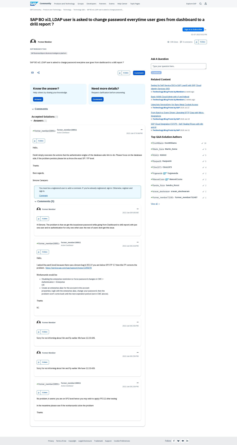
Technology (67, 10)
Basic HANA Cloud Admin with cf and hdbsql (170, 97)
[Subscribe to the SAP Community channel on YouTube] (183, 441)
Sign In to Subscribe (193, 29)
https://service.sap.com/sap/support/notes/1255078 (69, 268)
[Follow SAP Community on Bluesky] (178, 441)
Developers (91, 4)
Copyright (72, 441)
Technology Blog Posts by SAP (166, 108)
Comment (139, 73)
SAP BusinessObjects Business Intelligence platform (48, 53)
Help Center (122, 4)
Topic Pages (135, 4)
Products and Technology (64, 4)
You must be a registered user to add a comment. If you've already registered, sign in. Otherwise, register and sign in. (85, 189)
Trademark (98, 441)
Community (45, 3)
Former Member (45, 42)
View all (154, 204)
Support (108, 441)
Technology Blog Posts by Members (169, 92)
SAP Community (35, 10)
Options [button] (205, 30)
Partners (102, 4)
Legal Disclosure (85, 441)
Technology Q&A (79, 10)
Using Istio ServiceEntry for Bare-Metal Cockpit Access (174, 105)
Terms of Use (61, 441)
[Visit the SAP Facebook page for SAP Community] (174, 441)
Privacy (51, 441)
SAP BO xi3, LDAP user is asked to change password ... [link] (105, 10)
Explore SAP (191, 4)
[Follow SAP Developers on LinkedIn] (187, 441)
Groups (81, 4)
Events (112, 4)
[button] (196, 42)
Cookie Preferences (122, 441)
